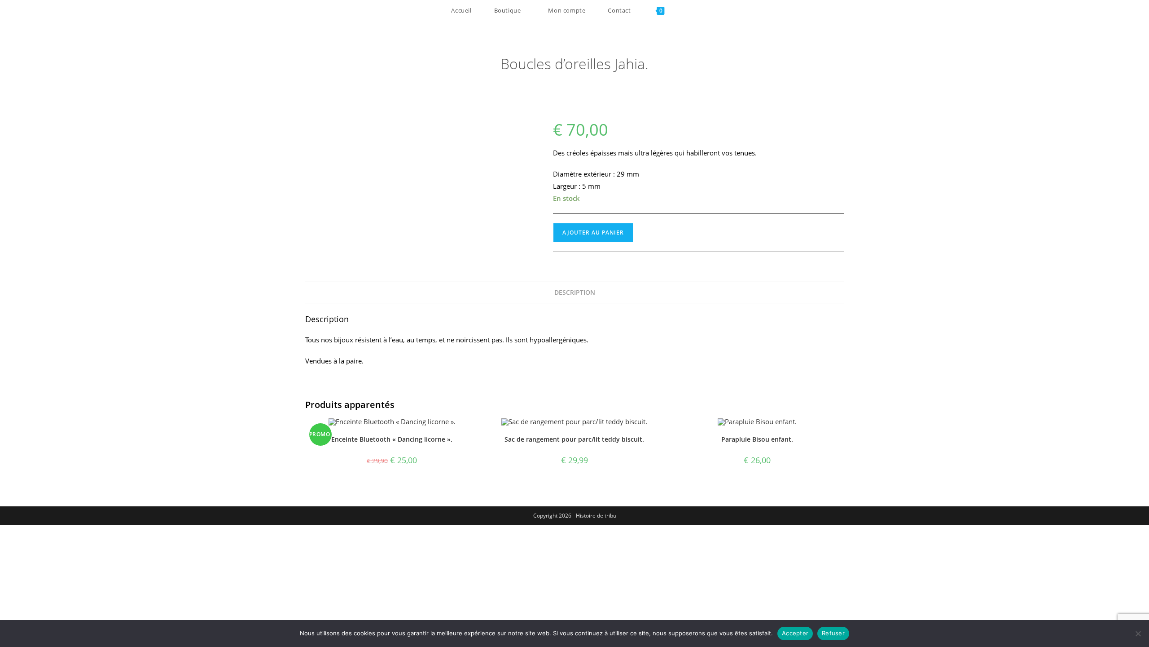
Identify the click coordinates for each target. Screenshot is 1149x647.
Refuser (833, 633)
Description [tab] (574, 292)
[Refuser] (1137, 633)
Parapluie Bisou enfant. (757, 439)
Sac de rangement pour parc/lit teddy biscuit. (574, 439)
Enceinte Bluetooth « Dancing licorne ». (391, 439)
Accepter (795, 633)
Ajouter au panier (593, 232)
